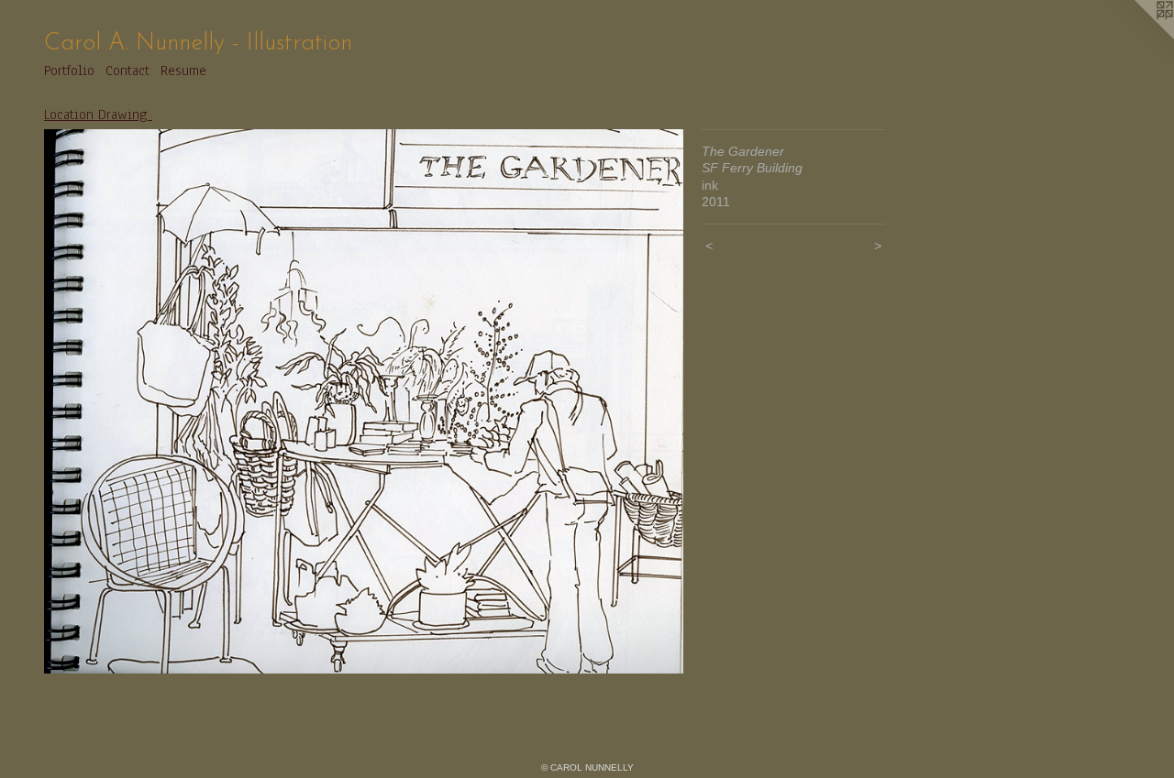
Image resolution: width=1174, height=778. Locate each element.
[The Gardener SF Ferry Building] (363, 401)
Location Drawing (98, 114)
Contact (127, 70)
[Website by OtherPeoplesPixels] (1137, 36)
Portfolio (69, 70)
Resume (183, 70)
